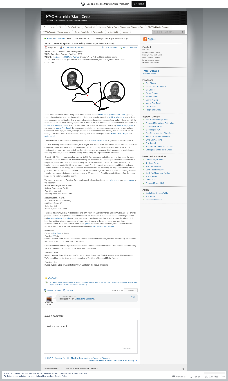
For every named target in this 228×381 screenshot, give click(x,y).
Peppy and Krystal (153, 110)
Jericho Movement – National (158, 136)
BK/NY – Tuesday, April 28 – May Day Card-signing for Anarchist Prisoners (78, 358)
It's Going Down (152, 163)
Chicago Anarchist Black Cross (159, 150)
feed (152, 39)
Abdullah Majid (68, 282)
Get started (139, 4)
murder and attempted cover (56, 125)
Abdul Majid (50, 136)
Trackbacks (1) (117, 290)
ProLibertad (151, 143)
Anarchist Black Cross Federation (160, 123)
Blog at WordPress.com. (54, 368)
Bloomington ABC (153, 130)
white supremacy (80, 285)
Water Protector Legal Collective (159, 146)
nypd (114, 282)
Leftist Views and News (84, 299)
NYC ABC (121, 115)
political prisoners (116, 117)
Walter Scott (69, 285)
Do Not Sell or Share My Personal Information (81, 368)
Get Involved (89, 27)
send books (129, 180)
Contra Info (150, 180)
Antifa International (154, 200)
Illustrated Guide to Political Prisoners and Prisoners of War (121, 27)
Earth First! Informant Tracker (158, 173)
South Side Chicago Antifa (157, 193)
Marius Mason (152, 100)
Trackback (70, 290)
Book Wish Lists (74, 27)
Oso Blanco (151, 107)
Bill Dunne (150, 90)
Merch (125, 32)
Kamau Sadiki (152, 96)
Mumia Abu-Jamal (63, 128)
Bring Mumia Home (154, 140)
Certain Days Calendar (155, 160)
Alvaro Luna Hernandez (156, 87)
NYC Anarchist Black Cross (68, 17)
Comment (127, 348)
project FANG (113, 32)
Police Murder (121, 282)
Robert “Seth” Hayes (119, 133)
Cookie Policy (61, 376)
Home (44, 27)
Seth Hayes (59, 285)
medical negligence (125, 125)
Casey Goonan (152, 93)
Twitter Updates (150, 70)
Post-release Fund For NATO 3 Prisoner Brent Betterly (111, 360)
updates (87, 224)
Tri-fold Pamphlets (82, 32)
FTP (81, 282)
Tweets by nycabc (149, 73)
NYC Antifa (150, 196)
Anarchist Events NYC (155, 183)
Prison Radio (151, 176)
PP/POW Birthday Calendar (158, 27)
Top (182, 369)
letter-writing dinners (107, 115)
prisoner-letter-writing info (59, 218)
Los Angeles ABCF (153, 127)
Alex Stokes (151, 83)
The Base (56, 57)
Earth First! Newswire (155, 170)
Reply (133, 297)
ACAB (76, 282)
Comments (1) (131, 290)
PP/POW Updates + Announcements (56, 32)
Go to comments (111, 47)
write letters (114, 180)
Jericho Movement (98, 140)
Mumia (85, 282)
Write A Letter (98, 32)
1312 (50, 282)
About (61, 27)
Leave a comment (130, 47)
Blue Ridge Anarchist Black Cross (160, 133)
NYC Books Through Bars (157, 120)
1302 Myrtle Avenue (71, 57)
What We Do (59, 38)
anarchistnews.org (153, 166)
